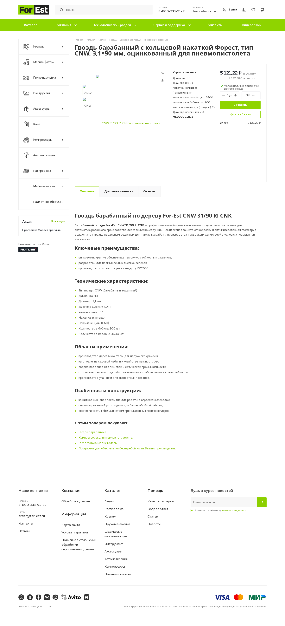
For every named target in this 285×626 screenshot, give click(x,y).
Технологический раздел (112, 25)
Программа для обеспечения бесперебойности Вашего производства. (127, 448)
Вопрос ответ (158, 509)
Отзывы (24, 531)
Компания (63, 25)
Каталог (30, 25)
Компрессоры (114, 566)
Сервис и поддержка (169, 25)
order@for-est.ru (31, 516)
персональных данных (233, 511)
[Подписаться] (262, 502)
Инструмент (113, 544)
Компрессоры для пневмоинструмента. (106, 437)
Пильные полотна (117, 574)
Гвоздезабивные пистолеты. (98, 443)
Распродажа (114, 509)
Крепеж (110, 516)
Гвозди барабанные (92, 432)
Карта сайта (70, 525)
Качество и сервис (161, 501)
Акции (109, 501)
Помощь (155, 491)
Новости (154, 524)
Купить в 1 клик (240, 114)
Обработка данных (75, 501)
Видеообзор (251, 25)
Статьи (153, 516)
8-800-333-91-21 (172, 11)
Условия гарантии (74, 532)
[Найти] (60, 10)
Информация (73, 514)
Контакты (214, 25)
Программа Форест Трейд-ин (41, 230)
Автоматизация (116, 559)
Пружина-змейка (117, 524)
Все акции (58, 221)
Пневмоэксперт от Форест (35, 244)
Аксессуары (113, 551)
